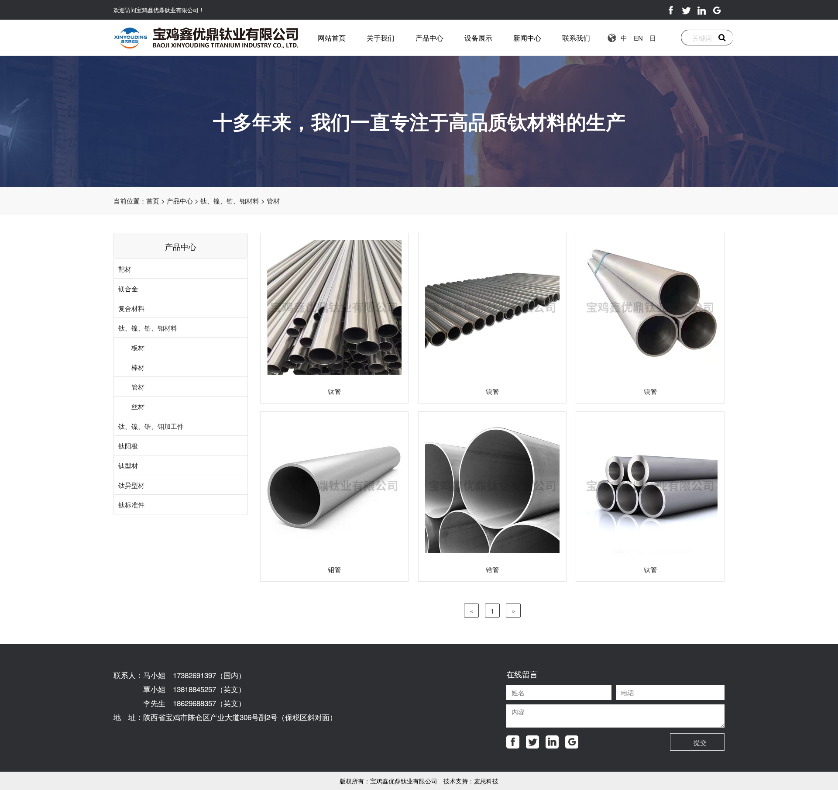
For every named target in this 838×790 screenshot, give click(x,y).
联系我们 (576, 38)
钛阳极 (128, 445)
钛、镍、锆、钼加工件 (151, 426)
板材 (137, 347)
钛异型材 (131, 485)
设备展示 (478, 38)
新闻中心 (527, 38)
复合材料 (131, 308)
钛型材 (128, 465)
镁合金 (128, 288)
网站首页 (332, 38)
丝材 (137, 406)
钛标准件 (131, 504)
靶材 (124, 268)
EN (638, 37)
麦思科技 (486, 780)
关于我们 (381, 38)
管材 (273, 200)
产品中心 (429, 38)
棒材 (137, 367)
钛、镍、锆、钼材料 (229, 200)
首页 (152, 200)
